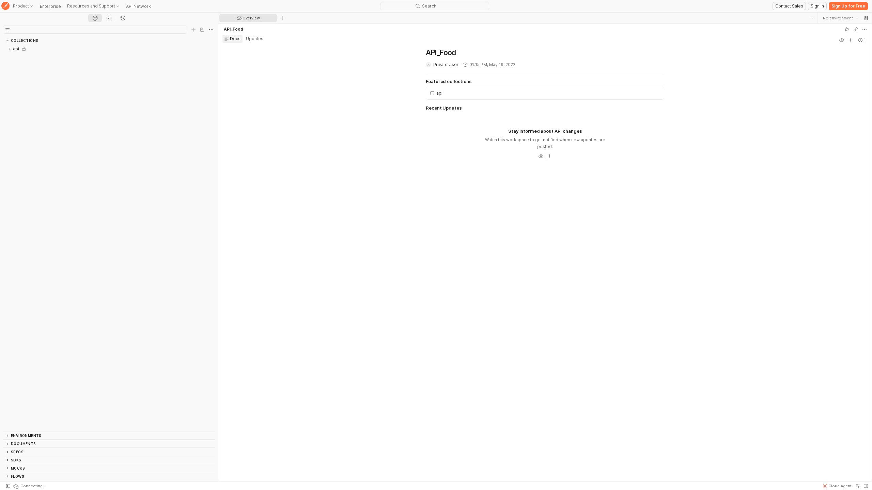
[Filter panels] (7, 29)
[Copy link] (855, 29)
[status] (29, 486)
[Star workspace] (846, 29)
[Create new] (193, 30)
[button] (866, 18)
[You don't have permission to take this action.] (282, 18)
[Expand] (9, 48)
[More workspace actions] (864, 29)
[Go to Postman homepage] (5, 6)
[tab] (95, 18)
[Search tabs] (812, 18)
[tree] (109, 238)
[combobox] (840, 18)
